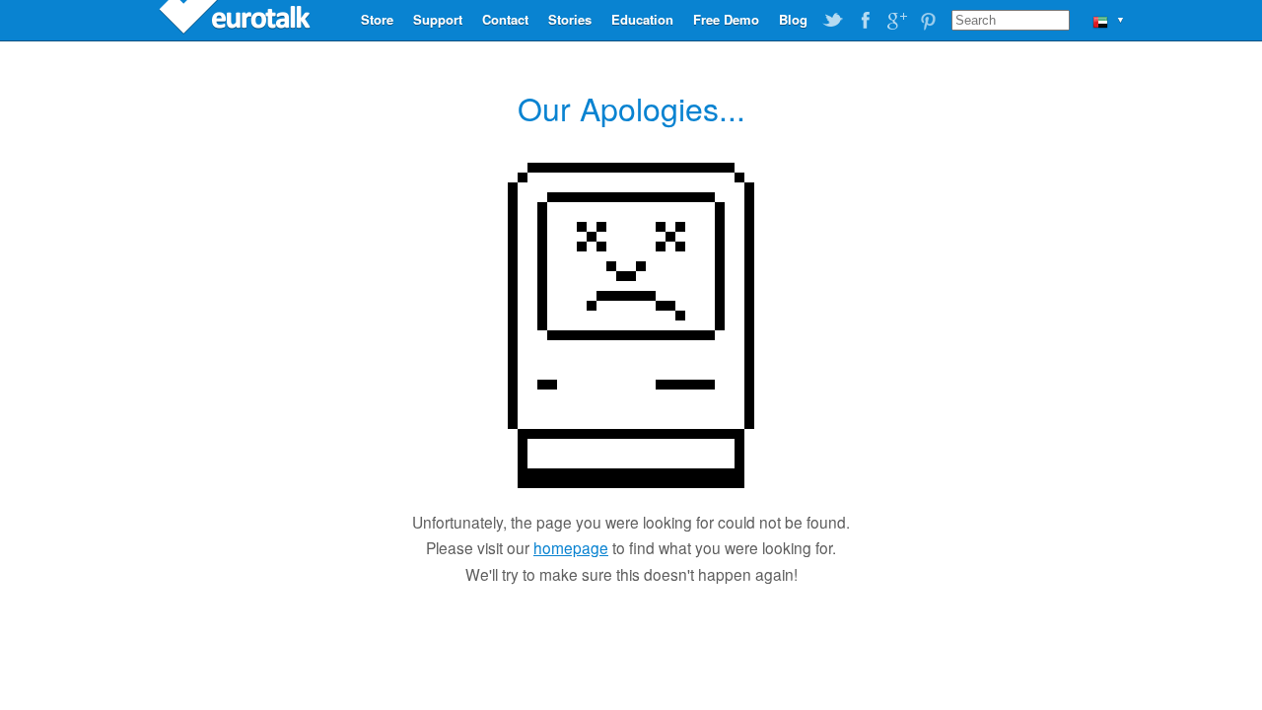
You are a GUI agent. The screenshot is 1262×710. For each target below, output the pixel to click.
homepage (570, 547)
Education (642, 19)
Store (377, 19)
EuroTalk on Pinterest (928, 20)
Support (437, 19)
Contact (505, 19)
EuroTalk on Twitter (833, 20)
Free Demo (726, 19)
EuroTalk (237, 19)
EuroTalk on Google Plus (896, 20)
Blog (793, 19)
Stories (570, 19)
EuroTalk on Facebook (864, 20)
